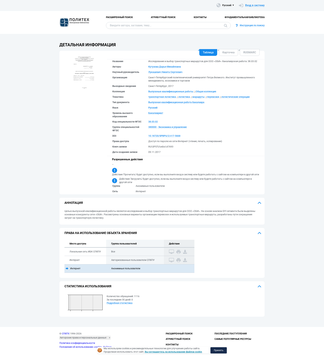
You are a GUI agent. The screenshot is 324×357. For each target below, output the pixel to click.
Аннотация (73, 202)
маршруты (199, 96)
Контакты (200, 17)
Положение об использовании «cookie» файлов (85, 347)
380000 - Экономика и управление (167, 127)
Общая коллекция (206, 91)
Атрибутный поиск (163, 17)
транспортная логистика (162, 96)
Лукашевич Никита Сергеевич (165, 72)
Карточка (228, 52)
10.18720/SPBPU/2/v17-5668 (164, 135)
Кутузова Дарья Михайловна (164, 66)
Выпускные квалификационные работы (170, 91)
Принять (218, 350)
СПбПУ (65, 333)
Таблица (208, 52)
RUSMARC (249, 52)
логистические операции (236, 96)
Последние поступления (230, 333)
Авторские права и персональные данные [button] (83, 337)
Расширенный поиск (119, 17)
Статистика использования (87, 286)
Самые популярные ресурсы (232, 339)
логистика (184, 96)
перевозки (213, 96)
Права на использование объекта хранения (100, 233)
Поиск (225, 25)
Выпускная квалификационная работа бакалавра (176, 102)
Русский (152, 107)
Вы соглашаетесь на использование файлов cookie (173, 351)
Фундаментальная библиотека (245, 17)
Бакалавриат (155, 113)
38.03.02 (153, 121)
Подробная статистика (119, 303)
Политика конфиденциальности (77, 343)
